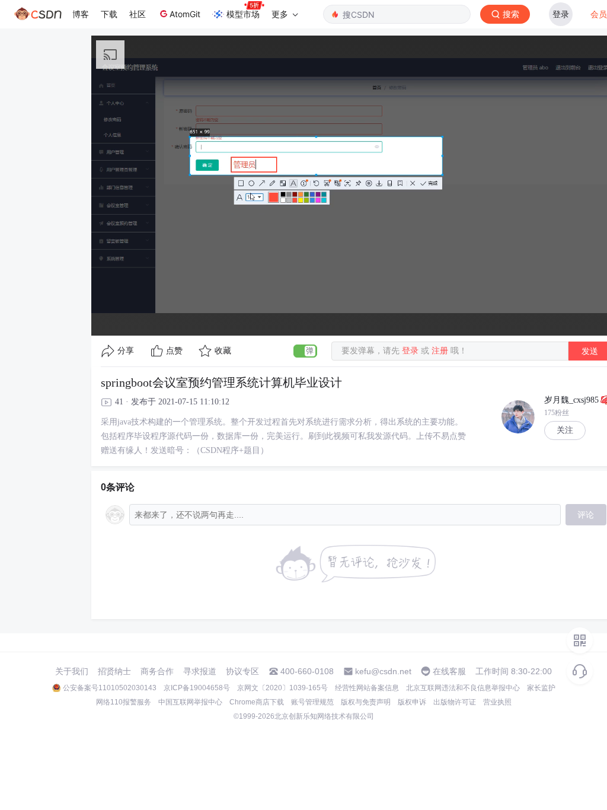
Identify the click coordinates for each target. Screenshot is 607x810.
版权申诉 (412, 702)
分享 (125, 350)
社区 (137, 14)
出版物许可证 (454, 702)
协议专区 (242, 671)
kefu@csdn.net (383, 671)
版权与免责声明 (366, 702)
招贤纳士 (114, 671)
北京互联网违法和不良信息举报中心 (463, 688)
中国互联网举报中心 (190, 702)
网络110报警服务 (123, 702)
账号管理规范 (312, 702)
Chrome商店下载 (256, 702)
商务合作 (157, 671)
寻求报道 (199, 671)
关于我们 (71, 671)
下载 (109, 14)
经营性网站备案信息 (367, 688)
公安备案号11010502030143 (109, 688)
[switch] (305, 351)
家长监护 (541, 688)
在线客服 (449, 671)
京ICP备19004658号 (197, 688)
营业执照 (497, 702)
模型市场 (243, 14)
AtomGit (185, 14)
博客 (80, 14)
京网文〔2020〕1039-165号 (282, 688)
